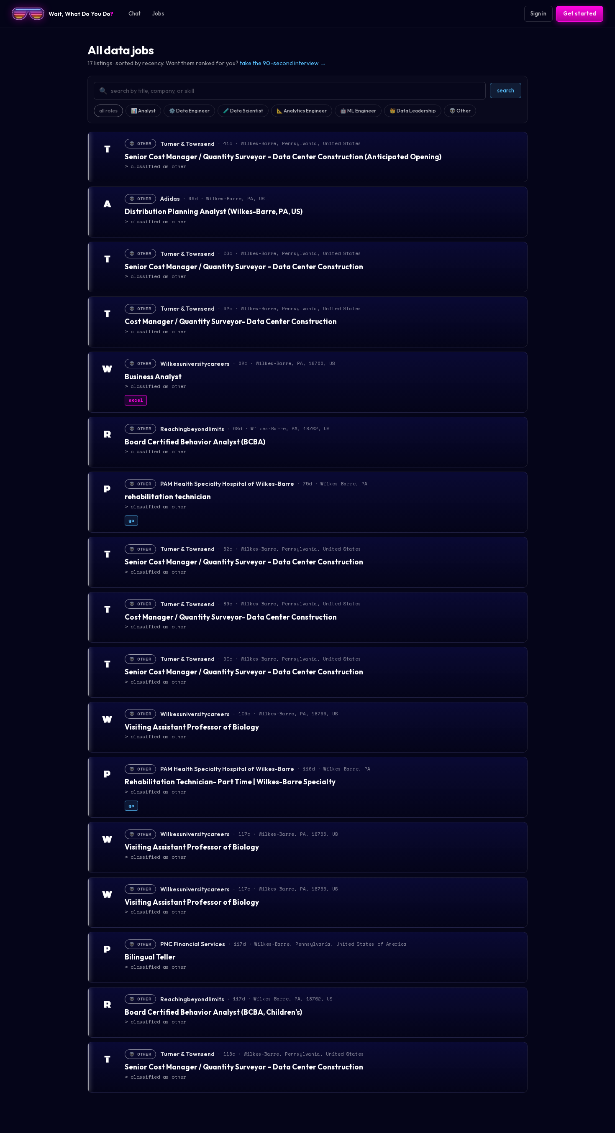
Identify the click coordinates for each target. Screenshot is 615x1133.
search (505, 90)
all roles (108, 110)
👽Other (460, 110)
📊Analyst (143, 110)
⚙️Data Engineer (189, 110)
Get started (579, 13)
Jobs (158, 13)
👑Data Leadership (413, 110)
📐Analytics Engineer (302, 110)
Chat (134, 13)
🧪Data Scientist (243, 110)
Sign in (538, 13)
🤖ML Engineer (358, 110)
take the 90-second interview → (283, 63)
